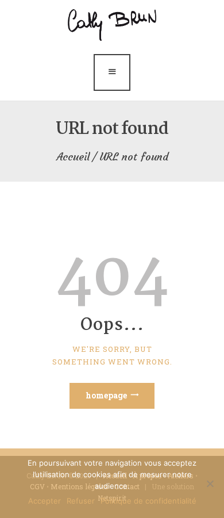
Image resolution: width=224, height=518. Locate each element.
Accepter (44, 500)
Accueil (73, 157)
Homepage (106, 395)
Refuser (81, 500)
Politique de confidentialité (148, 500)
